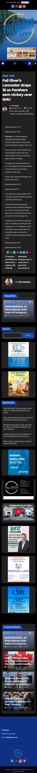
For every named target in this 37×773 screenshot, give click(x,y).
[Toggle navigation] (14, 63)
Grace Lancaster (19, 111)
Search (6, 329)
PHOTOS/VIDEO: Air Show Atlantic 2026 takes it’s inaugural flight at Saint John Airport (17, 410)
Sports (12, 75)
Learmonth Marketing (18, 771)
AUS (27, 108)
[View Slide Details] (18, 487)
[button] (26, 63)
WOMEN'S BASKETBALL (25, 114)
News (7, 303)
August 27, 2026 (12, 315)
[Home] (2, 63)
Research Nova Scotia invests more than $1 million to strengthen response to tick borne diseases (17, 427)
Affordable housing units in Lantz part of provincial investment (25, 262)
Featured (5, 75)
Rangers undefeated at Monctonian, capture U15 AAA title (11, 262)
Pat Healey (15, 106)
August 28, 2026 (12, 646)
